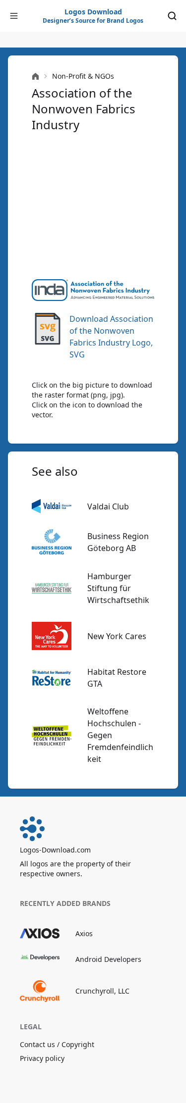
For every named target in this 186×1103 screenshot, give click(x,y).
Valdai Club (108, 506)
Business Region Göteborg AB (118, 542)
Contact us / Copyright (57, 1044)
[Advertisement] (93, 205)
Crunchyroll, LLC (102, 991)
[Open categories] (14, 16)
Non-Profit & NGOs (83, 76)
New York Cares (116, 636)
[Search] (172, 16)
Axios (84, 933)
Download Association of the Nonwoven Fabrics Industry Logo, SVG (111, 336)
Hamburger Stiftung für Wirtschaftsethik (118, 588)
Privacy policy (42, 1058)
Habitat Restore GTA (116, 677)
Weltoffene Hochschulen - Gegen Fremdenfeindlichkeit (120, 735)
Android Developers (108, 959)
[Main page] (35, 76)
